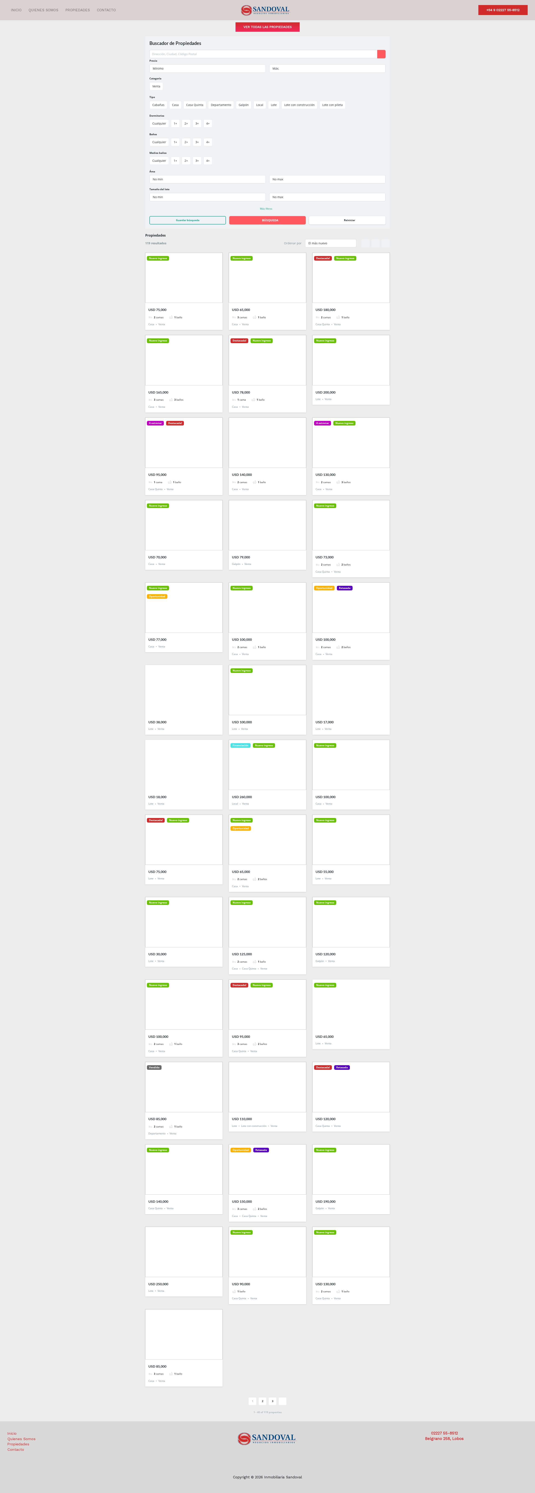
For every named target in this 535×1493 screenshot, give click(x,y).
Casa (151, 324)
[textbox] (208, 69)
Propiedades (77, 10)
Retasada (344, 588)
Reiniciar (349, 220)
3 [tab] (184, 299)
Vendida (154, 1067)
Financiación (240, 745)
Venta (161, 324)
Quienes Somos (43, 10)
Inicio (16, 10)
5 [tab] (191, 299)
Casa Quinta (323, 324)
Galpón (236, 564)
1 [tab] (176, 299)
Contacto (106, 10)
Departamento (157, 1133)
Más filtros (266, 208)
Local (235, 804)
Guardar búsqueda (187, 220)
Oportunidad (157, 596)
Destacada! (323, 258)
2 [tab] (180, 299)
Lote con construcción (253, 1126)
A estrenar (155, 423)
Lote (318, 399)
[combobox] (207, 68)
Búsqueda (270, 220)
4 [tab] (188, 299)
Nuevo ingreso (158, 258)
